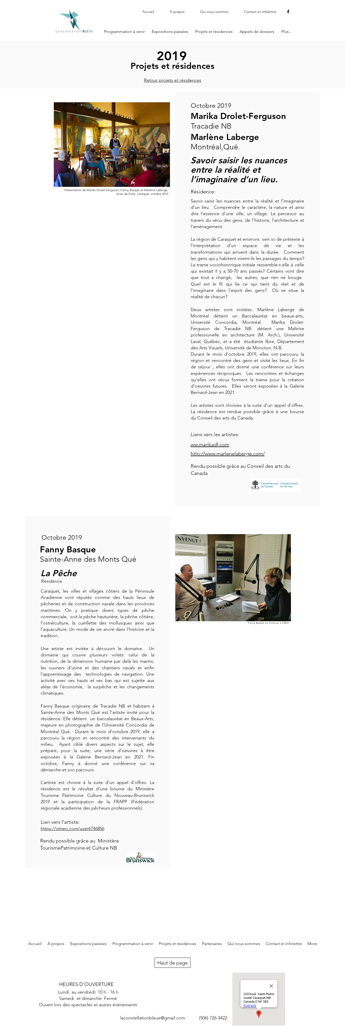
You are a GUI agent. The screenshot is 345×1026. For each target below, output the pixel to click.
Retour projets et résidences (172, 80)
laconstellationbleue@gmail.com (152, 1018)
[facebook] (288, 11)
